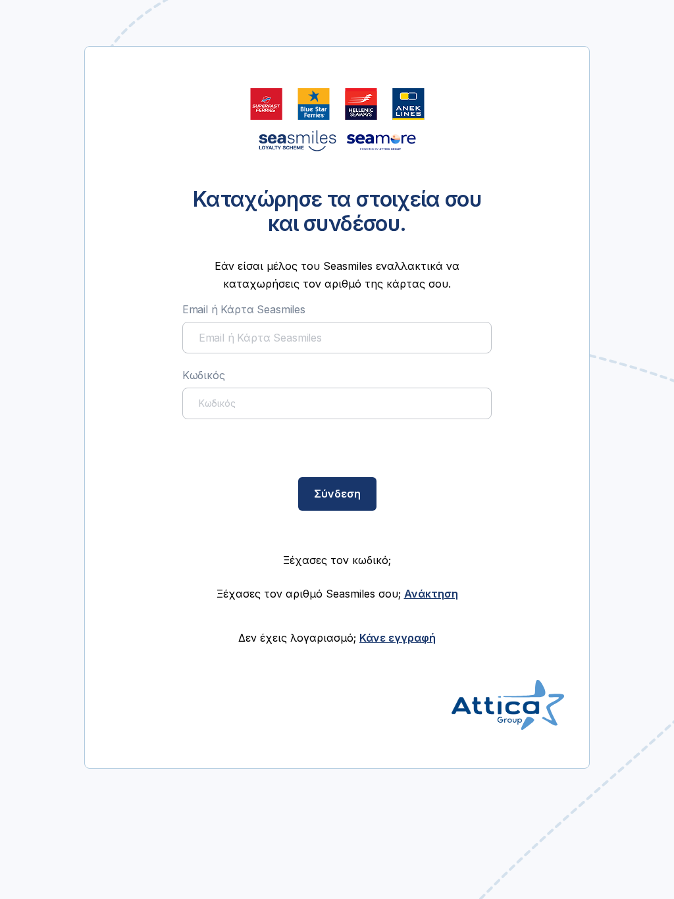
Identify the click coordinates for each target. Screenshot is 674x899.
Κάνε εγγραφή (397, 637)
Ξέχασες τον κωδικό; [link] (337, 560)
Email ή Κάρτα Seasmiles (243, 309)
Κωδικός (203, 375)
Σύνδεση (337, 493)
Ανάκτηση (431, 593)
